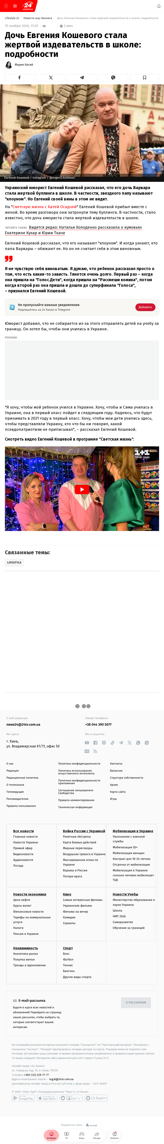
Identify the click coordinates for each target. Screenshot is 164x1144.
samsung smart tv (96, 1098)
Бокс (66, 954)
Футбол (68, 959)
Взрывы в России (75, 870)
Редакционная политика (22, 777)
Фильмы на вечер (75, 911)
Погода (18, 866)
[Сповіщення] (159, 6)
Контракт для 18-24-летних (132, 859)
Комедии (69, 917)
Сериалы (69, 923)
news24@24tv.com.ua (23, 725)
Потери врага (72, 876)
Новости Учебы (125, 895)
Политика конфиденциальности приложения (79, 782)
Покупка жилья (24, 959)
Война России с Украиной (84, 831)
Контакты (116, 763)
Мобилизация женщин (129, 853)
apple (47, 1098)
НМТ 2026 (119, 916)
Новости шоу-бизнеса (38, 18)
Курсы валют (22, 906)
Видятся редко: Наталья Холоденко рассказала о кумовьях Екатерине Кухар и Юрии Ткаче (73, 230)
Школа (117, 910)
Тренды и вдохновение (29, 965)
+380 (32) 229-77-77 (36, 1074)
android (23, 1098)
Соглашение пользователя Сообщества (75, 792)
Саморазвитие (123, 922)
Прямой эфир (22, 848)
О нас (9, 763)
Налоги (18, 928)
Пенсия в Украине (26, 934)
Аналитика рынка (25, 954)
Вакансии (116, 770)
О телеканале (15, 785)
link (87, 742)
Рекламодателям (17, 799)
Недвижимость (25, 948)
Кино (67, 895)
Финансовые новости (28, 911)
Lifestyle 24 (12, 18)
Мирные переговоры (77, 848)
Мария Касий (24, 64)
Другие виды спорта (77, 977)
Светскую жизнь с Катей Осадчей (45, 206)
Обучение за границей (129, 928)
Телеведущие (15, 792)
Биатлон (69, 971)
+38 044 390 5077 (98, 725)
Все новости (23, 831)
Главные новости (25, 836)
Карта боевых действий (79, 842)
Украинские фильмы (77, 906)
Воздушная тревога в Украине (84, 854)
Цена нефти (21, 900)
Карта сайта (118, 792)
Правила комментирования (76, 800)
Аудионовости (23, 860)
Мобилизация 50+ (125, 847)
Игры (113, 799)
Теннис (68, 965)
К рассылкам (136, 1002)
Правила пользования (21, 806)
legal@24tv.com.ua (61, 1079)
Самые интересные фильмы (82, 900)
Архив (114, 785)
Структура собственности (126, 777)
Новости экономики (29, 895)
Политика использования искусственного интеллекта (76, 772)
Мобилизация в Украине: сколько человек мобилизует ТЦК (133, 875)
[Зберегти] (144, 77)
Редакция (12, 770)
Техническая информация (75, 807)
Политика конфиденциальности (79, 763)
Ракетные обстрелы (77, 836)
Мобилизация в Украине (133, 831)
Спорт (68, 948)
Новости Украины (25, 842)
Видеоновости (23, 854)
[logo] (28, 6)
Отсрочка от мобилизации (131, 865)
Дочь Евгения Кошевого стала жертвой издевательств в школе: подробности (107, 18)
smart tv (70, 1098)
